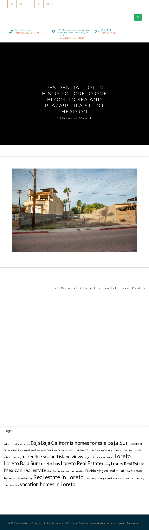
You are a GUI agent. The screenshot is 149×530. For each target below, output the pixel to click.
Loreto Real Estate (81, 463)
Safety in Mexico (106, 478)
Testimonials (11, 485)
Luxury (106, 464)
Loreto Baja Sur (21, 463)
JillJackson (65, 118)
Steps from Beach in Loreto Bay (129, 478)
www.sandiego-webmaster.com (107, 523)
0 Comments (85, 118)
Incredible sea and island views (52, 456)
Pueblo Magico (96, 471)
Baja (35, 443)
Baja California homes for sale (74, 443)
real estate (117, 470)
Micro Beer (52, 471)
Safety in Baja (90, 478)
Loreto (123, 456)
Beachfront (135, 443)
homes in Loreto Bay (122, 450)
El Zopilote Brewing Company (98, 450)
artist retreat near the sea (17, 444)
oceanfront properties (71, 471)
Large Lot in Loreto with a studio (99, 457)
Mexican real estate (25, 470)
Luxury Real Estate (127, 463)
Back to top (132, 523)
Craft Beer (52, 450)
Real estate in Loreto (58, 477)
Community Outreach (14, 450)
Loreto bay (49, 463)
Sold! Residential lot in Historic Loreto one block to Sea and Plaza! (97, 288)
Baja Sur (117, 442)
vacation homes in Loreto (47, 484)
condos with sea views (35, 450)
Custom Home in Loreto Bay (71, 450)
